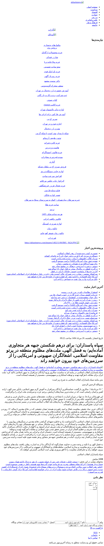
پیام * (100, 522)
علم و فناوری (91, 20)
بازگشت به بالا (96, 528)
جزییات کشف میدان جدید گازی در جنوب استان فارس (74, 295)
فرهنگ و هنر (92, 22)
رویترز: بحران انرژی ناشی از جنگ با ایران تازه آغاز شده (73, 300)
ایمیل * (51, 522)
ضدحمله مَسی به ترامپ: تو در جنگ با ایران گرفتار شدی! (72, 318)
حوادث (95, 15)
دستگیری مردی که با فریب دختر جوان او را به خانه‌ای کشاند (71, 256)
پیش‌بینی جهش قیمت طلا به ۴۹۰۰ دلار (81, 302)
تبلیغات (94, 535)
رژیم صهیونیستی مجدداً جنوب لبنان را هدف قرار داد (75, 326)
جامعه (95, 25)
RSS (96, 532)
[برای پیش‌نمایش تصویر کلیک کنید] (52, 370)
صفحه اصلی (92, 7)
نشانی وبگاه (16, 522)
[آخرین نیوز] (77, 2)
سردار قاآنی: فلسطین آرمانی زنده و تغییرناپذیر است (74, 258)
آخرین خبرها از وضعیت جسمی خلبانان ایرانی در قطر (74, 271)
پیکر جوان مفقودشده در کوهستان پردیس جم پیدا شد (74, 297)
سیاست (94, 9)
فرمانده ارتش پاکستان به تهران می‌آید (81, 313)
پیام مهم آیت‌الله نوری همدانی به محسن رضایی (77, 264)
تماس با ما (93, 538)
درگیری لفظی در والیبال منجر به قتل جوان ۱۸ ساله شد (73, 269)
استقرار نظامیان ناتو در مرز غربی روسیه (79, 292)
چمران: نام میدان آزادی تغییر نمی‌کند (81, 310)
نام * (82, 522)
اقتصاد (95, 12)
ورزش (95, 17)
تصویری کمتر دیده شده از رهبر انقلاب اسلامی (77, 253)
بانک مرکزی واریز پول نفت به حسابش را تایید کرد (76, 279)
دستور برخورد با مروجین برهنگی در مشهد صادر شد (75, 266)
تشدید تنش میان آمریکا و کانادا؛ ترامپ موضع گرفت (75, 261)
